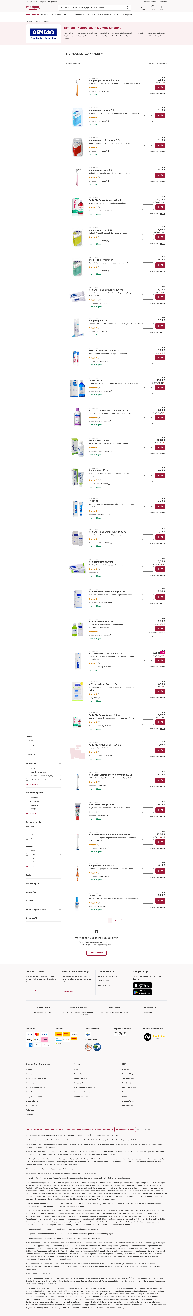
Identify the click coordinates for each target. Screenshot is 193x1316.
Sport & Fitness (31, 1105)
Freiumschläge (128, 1074)
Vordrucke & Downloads (83, 1092)
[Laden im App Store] (149, 985)
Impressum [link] (108, 1129)
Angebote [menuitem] (128, 14)
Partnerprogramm (81, 1096)
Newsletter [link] (78, 1074)
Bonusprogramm (80, 1078)
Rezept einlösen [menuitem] (32, 14)
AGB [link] (52, 1129)
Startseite (29, 21)
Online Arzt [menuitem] (45, 14)
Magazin (43, 2)
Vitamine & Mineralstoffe (35, 1087)
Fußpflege (30, 1110)
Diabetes (29, 1074)
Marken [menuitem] (116, 14)
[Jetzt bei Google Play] (149, 992)
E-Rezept (125, 1069)
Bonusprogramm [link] (31, 2)
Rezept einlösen (80, 1083)
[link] (88, 1047)
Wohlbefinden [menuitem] (80, 14)
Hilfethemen (163, 2)
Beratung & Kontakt (150, 2)
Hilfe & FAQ (126, 1083)
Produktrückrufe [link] (128, 1092)
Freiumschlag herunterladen (85, 1087)
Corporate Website (34, 1129)
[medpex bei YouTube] (124, 1034)
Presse (46, 1129)
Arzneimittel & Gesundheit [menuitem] (62, 14)
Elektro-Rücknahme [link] (85, 1129)
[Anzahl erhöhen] (151, 87)
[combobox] (94, 8)
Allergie (29, 1069)
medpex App (52, 2)
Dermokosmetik (32, 1092)
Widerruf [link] (59, 1129)
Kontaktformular (103, 985)
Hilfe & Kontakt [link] (103, 981)
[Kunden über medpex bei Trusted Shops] (155, 1037)
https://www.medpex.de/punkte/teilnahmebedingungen (90, 1233)
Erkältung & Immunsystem (36, 1078)
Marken (38, 21)
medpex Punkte (128, 1101)
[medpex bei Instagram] (120, 1034)
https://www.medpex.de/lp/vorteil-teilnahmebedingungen (106, 1178)
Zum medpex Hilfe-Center (107, 976)
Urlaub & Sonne (32, 1101)
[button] (110, 920)
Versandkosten (128, 1078)
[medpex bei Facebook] (115, 1034)
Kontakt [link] (125, 1096)
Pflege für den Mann (34, 1096)
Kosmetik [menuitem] (91, 14)
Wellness (29, 1114)
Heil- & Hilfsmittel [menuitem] (104, 14)
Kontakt (77, 1069)
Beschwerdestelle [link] (129, 1087)
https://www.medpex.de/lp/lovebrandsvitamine (114, 1213)
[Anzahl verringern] (144, 87)
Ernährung (30, 1083)
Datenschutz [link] (70, 1129)
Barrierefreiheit (128, 1105)
